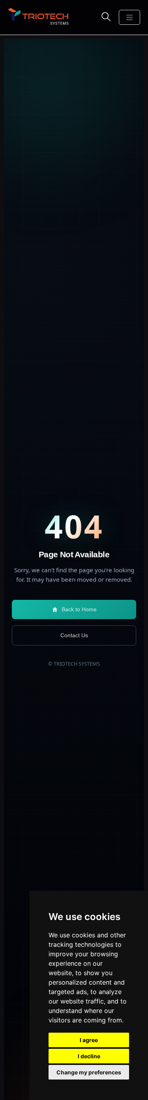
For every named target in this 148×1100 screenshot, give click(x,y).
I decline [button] (89, 1056)
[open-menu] (129, 17)
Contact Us (74, 635)
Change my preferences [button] (88, 1072)
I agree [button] (89, 1040)
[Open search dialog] (106, 17)
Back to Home (79, 609)
